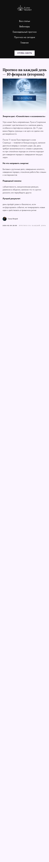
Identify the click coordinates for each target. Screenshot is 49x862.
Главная (25, 42)
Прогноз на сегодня (24, 37)
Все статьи (24, 21)
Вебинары (24, 26)
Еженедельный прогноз (24, 31)
